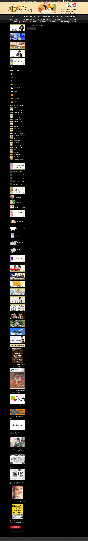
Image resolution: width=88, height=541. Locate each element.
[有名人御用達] (30, 19)
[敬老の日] (44, 22)
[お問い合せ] (71, 19)
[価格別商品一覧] (30, 16)
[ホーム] (16, 16)
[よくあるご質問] (58, 19)
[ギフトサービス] (58, 16)
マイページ (75, 1)
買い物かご (67, 1)
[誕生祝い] (34, 22)
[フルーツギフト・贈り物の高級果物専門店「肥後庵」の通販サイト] (21, 9)
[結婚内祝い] (24, 22)
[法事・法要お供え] (64, 22)
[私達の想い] (16, 19)
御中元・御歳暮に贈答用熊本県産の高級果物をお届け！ (51, 1)
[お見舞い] (54, 22)
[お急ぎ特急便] (71, 16)
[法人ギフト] (73, 22)
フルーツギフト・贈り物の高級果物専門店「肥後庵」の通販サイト (24, 1)
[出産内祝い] (14, 22)
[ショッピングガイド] (44, 19)
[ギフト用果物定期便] (44, 16)
